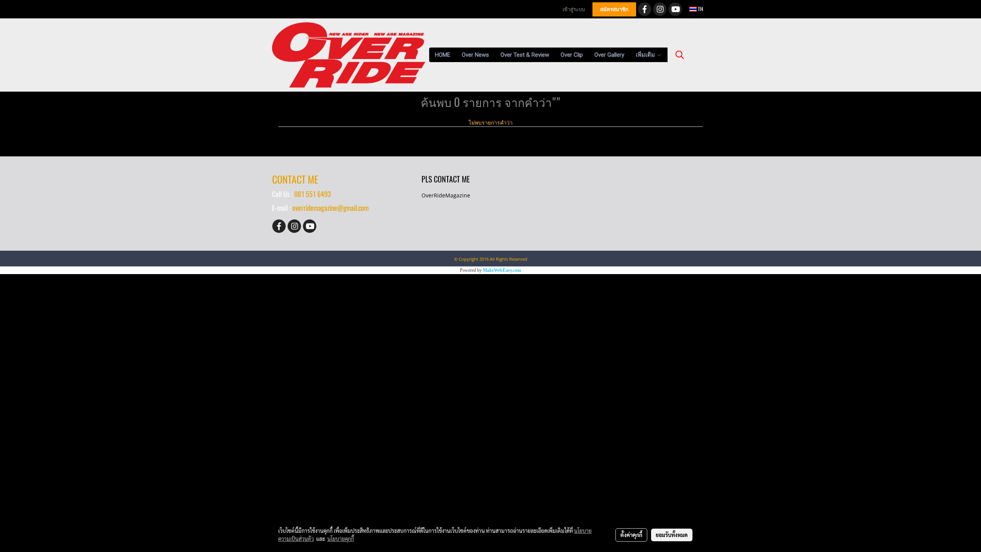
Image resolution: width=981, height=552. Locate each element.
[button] (679, 55)
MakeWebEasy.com (502, 270)
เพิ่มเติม (646, 54)
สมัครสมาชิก (614, 9)
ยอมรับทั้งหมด (672, 534)
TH (700, 9)
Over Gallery (609, 54)
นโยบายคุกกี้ (340, 538)
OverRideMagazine (446, 195)
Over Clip (572, 54)
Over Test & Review (524, 54)
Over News (475, 54)
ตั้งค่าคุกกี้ (631, 534)
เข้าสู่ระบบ (574, 9)
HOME (442, 54)
